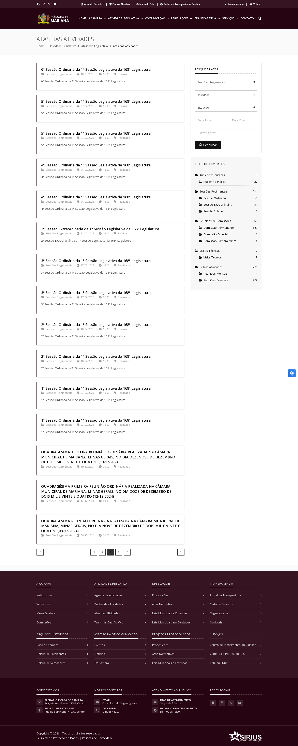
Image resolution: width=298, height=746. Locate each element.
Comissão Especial (216, 234)
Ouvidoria (216, 622)
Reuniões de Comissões (215, 221)
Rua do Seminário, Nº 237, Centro (65, 711)
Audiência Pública (215, 182)
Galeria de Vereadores (50, 663)
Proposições (160, 595)
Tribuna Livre (218, 663)
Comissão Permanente (219, 228)
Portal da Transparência (225, 595)
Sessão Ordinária (215, 198)
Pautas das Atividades (108, 604)
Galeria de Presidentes (51, 654)
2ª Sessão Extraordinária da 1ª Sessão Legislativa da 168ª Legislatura (100, 228)
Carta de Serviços (221, 604)
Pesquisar (210, 145)
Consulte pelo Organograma (119, 703)
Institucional (44, 595)
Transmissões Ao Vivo (108, 622)
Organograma (219, 613)
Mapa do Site (146, 4)
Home (82, 18)
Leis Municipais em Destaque (171, 622)
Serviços (228, 18)
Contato (247, 18)
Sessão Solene (213, 211)
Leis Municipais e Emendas (169, 613)
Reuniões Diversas (216, 280)
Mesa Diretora (46, 613)
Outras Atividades (211, 267)
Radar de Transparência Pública (182, 4)
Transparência (205, 18)
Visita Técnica (212, 257)
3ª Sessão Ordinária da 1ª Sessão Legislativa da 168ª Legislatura (96, 260)
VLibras (257, 4)
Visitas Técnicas (209, 251)
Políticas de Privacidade (97, 738)
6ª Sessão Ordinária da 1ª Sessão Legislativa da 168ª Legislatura (96, 69)
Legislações (179, 18)
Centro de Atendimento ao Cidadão (233, 645)
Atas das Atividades (107, 613)
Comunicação (155, 18)
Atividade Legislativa (123, 18)
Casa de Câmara (47, 645)
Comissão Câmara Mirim (220, 241)
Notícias (99, 654)
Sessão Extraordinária (218, 204)
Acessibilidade (235, 4)
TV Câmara (101, 663)
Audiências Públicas (212, 175)
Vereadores (43, 604)
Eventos (99, 645)
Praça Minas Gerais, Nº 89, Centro (65, 703)
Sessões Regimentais (213, 191)
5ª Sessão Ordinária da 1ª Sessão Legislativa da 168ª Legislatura (96, 101)
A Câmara (95, 18)
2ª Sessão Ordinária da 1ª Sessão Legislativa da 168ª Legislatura (96, 324)
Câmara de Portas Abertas (227, 654)
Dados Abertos (121, 4)
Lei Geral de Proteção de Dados (57, 738)
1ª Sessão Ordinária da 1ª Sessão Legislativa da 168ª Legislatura (96, 388)
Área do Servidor (94, 4)
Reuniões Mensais (215, 273)
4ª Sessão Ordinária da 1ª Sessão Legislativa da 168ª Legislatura (96, 165)
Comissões (43, 622)
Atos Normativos (163, 604)
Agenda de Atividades (108, 595)
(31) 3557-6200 (110, 711)
